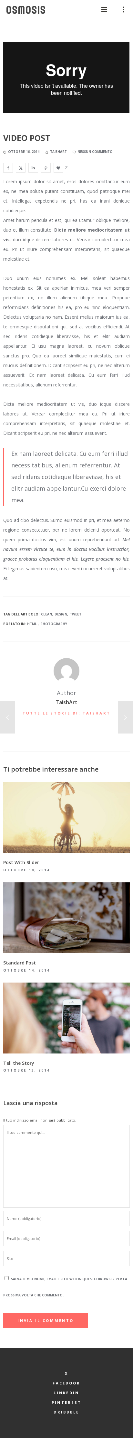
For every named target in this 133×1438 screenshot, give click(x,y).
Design (61, 614)
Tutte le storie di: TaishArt (66, 713)
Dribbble (66, 1412)
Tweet (75, 614)
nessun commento (95, 151)
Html (32, 624)
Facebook (66, 1383)
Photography (53, 624)
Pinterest (67, 1402)
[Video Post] (8, 168)
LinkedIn (66, 1392)
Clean (46, 614)
